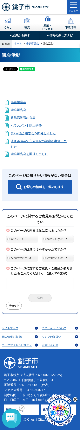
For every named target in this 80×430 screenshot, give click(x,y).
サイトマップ (10, 328)
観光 (27, 27)
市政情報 (70, 27)
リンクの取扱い (51, 336)
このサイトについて (54, 328)
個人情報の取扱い (13, 336)
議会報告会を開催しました (29, 154)
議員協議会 (18, 102)
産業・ (47, 27)
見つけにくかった (57, 257)
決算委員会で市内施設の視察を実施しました (39, 143)
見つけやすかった (22, 257)
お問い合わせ (50, 345)
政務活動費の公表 (23, 117)
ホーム (18, 43)
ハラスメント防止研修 (26, 125)
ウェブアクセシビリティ (17, 345)
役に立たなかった (57, 239)
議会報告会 (18, 110)
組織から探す (21, 35)
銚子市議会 (32, 43)
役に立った (17, 239)
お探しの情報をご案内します (44, 187)
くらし (8, 27)
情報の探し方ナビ (61, 35)
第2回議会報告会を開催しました (33, 133)
